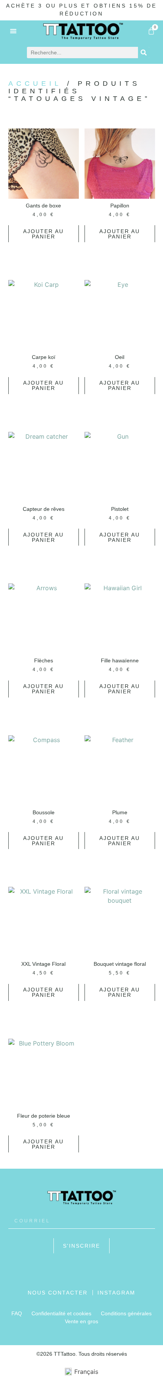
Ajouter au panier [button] (43, 234)
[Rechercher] (143, 52)
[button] (13, 31)
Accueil (35, 83)
